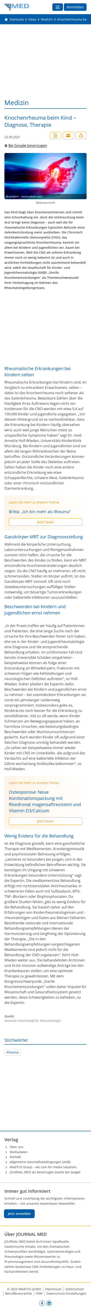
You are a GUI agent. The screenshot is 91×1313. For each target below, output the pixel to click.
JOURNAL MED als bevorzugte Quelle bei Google (45, 1172)
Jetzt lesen (45, 522)
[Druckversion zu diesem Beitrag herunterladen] (55, 135)
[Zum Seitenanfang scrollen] (83, 1305)
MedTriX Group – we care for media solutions (43, 1167)
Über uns (16, 1147)
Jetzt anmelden (19, 1214)
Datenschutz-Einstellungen (66, 1293)
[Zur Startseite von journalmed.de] (16, 7)
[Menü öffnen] (57, 7)
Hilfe (39, 1293)
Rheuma (12, 1052)
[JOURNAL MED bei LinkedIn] (49, 1303)
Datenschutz (74, 1289)
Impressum (53, 1289)
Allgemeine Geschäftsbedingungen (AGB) (40, 1162)
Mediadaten (19, 1152)
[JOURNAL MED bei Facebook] (42, 1303)
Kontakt (15, 1157)
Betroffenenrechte (18, 1293)
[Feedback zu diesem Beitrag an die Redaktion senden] (81, 135)
